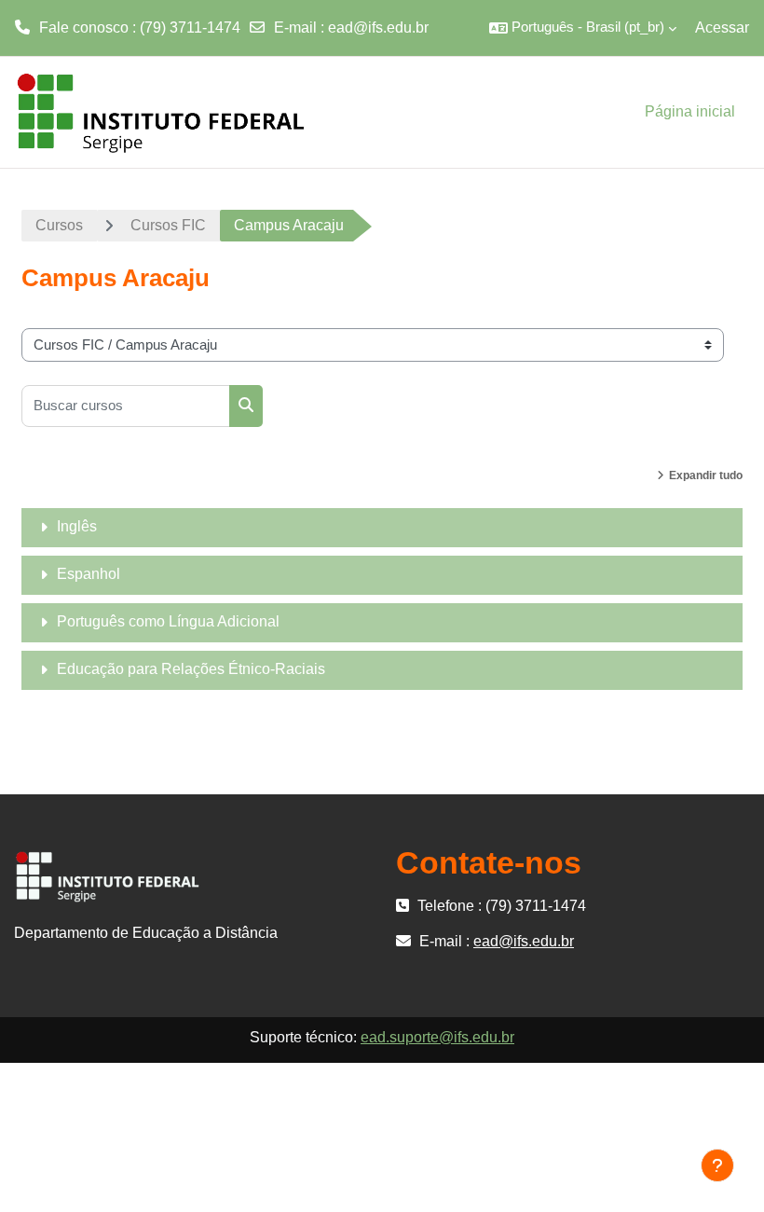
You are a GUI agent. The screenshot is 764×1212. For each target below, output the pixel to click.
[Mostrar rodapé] (717, 1165)
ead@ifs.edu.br (378, 27)
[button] (583, 28)
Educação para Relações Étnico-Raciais (191, 669)
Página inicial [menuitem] (690, 111)
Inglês (77, 526)
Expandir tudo (706, 475)
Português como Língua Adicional (168, 621)
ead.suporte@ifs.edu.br (437, 1037)
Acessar (722, 27)
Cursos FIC (168, 225)
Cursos (59, 225)
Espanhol (88, 574)
